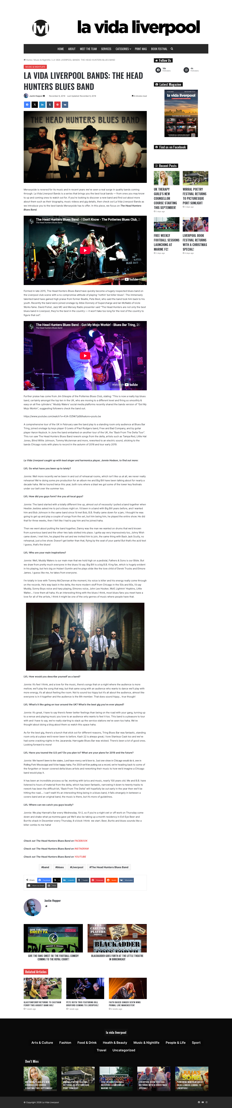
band (46, 867)
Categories (122, 49)
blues (60, 867)
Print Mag (141, 49)
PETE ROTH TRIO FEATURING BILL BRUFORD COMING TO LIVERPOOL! (82, 1003)
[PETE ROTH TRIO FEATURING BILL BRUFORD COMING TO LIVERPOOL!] (85, 988)
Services (106, 49)
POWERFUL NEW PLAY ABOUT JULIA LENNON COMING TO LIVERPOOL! (190, 1085)
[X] (35, 105)
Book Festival (159, 49)
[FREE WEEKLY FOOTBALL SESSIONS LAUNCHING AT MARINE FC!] (166, 224)
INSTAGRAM (81, 848)
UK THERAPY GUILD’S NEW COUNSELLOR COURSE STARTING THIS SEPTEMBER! (165, 198)
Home (61, 49)
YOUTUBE (80, 856)
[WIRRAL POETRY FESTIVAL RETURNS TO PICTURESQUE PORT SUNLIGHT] (195, 178)
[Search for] (172, 49)
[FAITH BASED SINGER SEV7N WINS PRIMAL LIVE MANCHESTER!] (128, 988)
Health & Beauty (115, 1043)
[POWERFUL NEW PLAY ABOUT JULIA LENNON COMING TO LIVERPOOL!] (191, 1079)
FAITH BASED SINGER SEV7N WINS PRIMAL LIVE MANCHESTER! (125, 1003)
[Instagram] (206, 1102)
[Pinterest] (57, 105)
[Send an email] (44, 96)
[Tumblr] (50, 105)
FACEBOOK (80, 840)
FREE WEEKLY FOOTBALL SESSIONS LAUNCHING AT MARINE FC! (166, 242)
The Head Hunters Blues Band (109, 867)
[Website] (46, 906)
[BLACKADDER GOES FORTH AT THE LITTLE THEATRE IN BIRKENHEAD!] (117, 938)
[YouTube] (203, 1102)
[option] (40, 1079)
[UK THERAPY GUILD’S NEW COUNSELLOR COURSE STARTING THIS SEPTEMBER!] (166, 178)
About (72, 49)
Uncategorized (124, 1050)
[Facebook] (27, 105)
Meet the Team (88, 49)
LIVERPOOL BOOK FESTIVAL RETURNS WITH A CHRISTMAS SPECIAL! (195, 242)
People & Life (176, 1043)
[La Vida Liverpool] (116, 28)
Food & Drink (87, 1043)
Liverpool (77, 867)
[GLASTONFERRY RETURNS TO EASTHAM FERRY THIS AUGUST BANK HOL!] (43, 988)
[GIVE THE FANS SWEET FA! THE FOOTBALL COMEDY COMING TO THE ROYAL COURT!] (53, 938)
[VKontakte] (65, 105)
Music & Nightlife (42, 60)
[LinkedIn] (42, 105)
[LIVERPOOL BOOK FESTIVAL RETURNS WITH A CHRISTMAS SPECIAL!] (195, 224)
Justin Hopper (35, 96)
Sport (196, 1043)
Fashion (65, 1043)
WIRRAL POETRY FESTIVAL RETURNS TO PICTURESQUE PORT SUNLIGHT (194, 196)
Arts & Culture (42, 1043)
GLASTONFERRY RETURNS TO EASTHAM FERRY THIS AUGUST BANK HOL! (42, 1003)
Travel (101, 1050)
